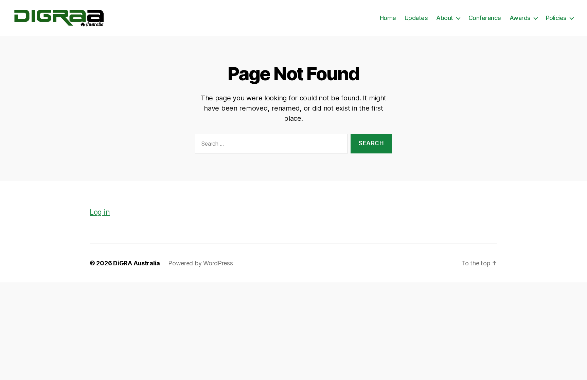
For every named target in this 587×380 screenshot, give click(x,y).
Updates (416, 17)
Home (388, 17)
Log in (100, 212)
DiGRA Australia (136, 263)
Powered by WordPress (200, 263)
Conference (484, 17)
